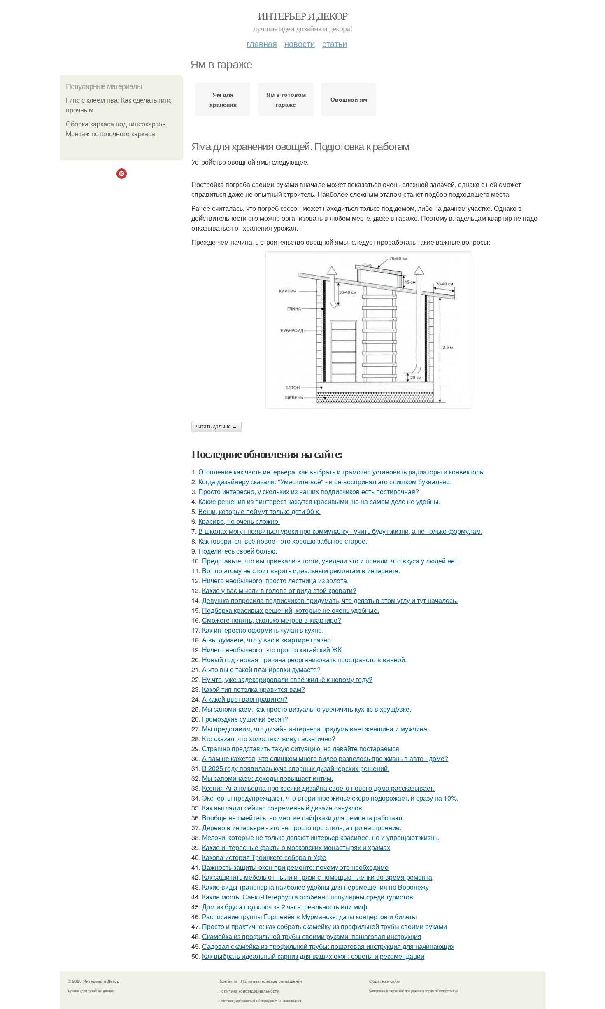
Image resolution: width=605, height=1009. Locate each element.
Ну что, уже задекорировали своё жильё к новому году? (287, 679)
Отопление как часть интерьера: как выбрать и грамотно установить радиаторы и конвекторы (341, 471)
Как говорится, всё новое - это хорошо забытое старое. (282, 541)
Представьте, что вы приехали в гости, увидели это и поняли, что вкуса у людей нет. (330, 560)
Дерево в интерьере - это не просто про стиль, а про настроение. (301, 827)
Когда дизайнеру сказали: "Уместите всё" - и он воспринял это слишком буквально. (324, 481)
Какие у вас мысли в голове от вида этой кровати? (279, 590)
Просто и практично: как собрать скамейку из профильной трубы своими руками (324, 926)
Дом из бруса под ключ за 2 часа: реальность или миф (284, 906)
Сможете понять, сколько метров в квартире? (271, 620)
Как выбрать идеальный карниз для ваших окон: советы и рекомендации (313, 956)
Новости (299, 43)
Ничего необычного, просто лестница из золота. (275, 580)
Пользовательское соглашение (272, 981)
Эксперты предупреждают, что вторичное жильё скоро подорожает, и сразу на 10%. (330, 798)
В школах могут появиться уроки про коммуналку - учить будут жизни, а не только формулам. (340, 531)
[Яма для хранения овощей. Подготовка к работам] (368, 330)
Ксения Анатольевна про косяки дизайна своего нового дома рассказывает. (318, 788)
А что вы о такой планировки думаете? (261, 669)
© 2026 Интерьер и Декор (93, 981)
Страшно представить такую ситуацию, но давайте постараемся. (301, 748)
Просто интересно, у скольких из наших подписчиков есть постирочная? (308, 491)
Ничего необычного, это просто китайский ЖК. (272, 649)
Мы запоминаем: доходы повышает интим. (267, 778)
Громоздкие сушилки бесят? (245, 719)
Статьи (334, 43)
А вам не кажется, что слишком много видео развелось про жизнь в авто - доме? (325, 758)
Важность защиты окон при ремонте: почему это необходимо (295, 867)
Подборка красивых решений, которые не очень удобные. (290, 610)
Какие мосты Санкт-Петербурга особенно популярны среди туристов (307, 897)
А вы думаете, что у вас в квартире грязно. (267, 640)
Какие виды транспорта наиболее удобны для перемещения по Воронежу (315, 887)
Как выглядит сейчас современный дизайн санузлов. (283, 808)
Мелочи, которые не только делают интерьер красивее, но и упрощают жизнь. (320, 837)
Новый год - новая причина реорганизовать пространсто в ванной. (304, 659)
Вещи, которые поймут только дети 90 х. (259, 511)
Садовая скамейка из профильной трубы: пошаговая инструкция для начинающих (328, 946)
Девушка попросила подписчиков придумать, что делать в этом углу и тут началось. (330, 600)
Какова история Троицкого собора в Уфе (264, 857)
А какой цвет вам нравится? (245, 699)
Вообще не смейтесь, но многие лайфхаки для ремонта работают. (303, 817)
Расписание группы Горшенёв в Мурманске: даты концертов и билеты (309, 916)
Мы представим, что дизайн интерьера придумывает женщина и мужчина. (315, 728)
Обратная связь (384, 981)
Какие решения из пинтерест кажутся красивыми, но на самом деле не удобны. (319, 501)
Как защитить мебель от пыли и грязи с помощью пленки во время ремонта (317, 877)
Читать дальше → (216, 427)
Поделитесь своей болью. (237, 551)
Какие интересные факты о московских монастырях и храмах (296, 847)
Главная (262, 43)
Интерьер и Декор (302, 16)
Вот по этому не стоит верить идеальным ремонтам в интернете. (301, 570)
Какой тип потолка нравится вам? (253, 689)
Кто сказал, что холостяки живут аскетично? (268, 738)
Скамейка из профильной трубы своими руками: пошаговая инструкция (311, 936)
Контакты (228, 981)
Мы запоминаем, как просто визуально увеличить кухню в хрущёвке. (306, 709)
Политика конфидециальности (249, 991)
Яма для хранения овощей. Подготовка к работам (300, 146)
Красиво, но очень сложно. (239, 521)
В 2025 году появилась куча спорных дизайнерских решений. (295, 768)
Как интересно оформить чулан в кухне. (262, 630)
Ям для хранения (223, 99)
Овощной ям (348, 99)
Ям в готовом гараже (286, 99)
